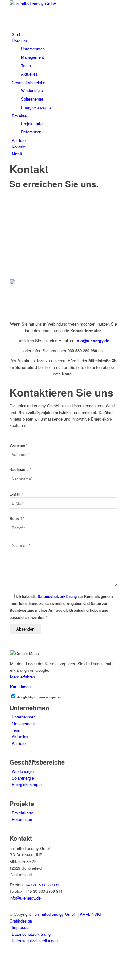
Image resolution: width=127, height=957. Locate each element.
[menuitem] (64, 34)
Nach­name (20, 469)
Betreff (17, 518)
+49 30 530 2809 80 (42, 885)
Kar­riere (19, 743)
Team (17, 730)
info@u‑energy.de (92, 340)
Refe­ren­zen (22, 819)
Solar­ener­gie (23, 778)
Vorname (19, 445)
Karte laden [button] (20, 687)
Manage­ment (23, 723)
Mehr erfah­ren (22, 677)
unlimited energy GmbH (55, 914)
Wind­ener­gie (23, 771)
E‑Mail (16, 494)
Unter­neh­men (23, 717)
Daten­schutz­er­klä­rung (57, 596)
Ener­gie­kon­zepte (27, 784)
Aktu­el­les (20, 736)
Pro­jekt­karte (22, 813)
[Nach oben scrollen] (1, 953)
